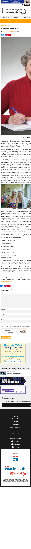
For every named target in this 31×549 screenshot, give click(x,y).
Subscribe (15, 18)
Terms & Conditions (15, 428)
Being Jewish (5, 26)
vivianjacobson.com (6, 282)
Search (26, 18)
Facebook (16, 442)
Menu (5, 18)
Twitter (16, 448)
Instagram (16, 445)
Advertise (15, 425)
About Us (16, 417)
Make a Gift (15, 435)
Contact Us (15, 420)
